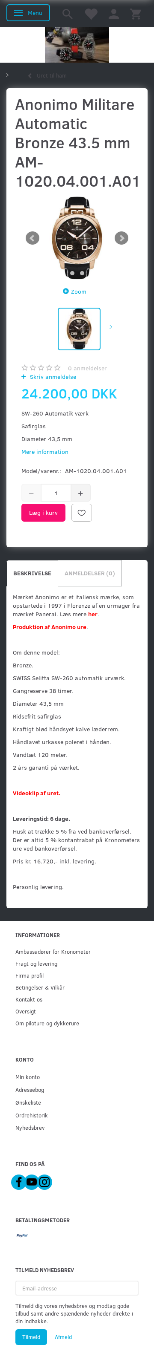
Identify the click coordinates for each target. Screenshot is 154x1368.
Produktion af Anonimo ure (49, 627)
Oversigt (25, 1011)
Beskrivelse (32, 573)
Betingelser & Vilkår (40, 987)
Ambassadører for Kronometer (53, 951)
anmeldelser (87, 368)
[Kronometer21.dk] (77, 45)
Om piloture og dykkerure (47, 1023)
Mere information (44, 451)
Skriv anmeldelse (52, 376)
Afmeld (63, 1337)
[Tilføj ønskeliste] (81, 513)
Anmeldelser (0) (90, 573)
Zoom (78, 291)
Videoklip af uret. (36, 793)
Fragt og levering (36, 963)
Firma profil (29, 975)
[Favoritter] (90, 13)
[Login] (113, 13)
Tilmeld (31, 1337)
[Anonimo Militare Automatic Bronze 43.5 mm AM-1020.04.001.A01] (77, 238)
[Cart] (136, 13)
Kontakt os (28, 999)
